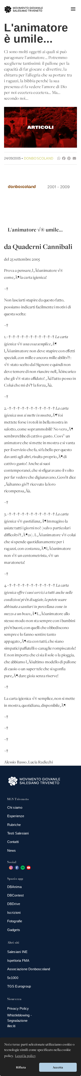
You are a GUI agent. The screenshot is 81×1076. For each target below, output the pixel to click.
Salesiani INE (17, 952)
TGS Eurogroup (19, 986)
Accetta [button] (58, 1067)
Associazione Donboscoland (28, 969)
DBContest (15, 895)
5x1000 (12, 978)
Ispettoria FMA (18, 960)
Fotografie (14, 921)
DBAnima (14, 887)
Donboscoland (38, 158)
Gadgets (13, 930)
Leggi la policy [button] (25, 1055)
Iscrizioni (14, 912)
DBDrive (13, 904)
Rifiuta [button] (21, 1067)
